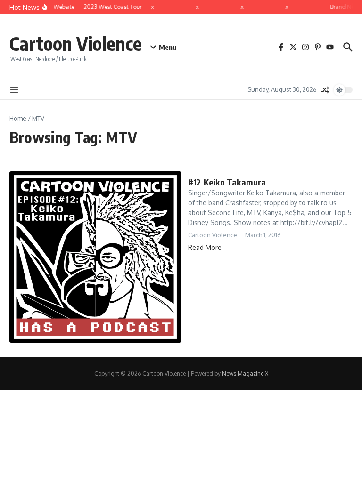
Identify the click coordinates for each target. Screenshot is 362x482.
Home (17, 118)
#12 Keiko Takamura (227, 182)
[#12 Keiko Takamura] (95, 257)
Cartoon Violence (75, 43)
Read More (205, 247)
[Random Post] (325, 90)
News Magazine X (245, 373)
